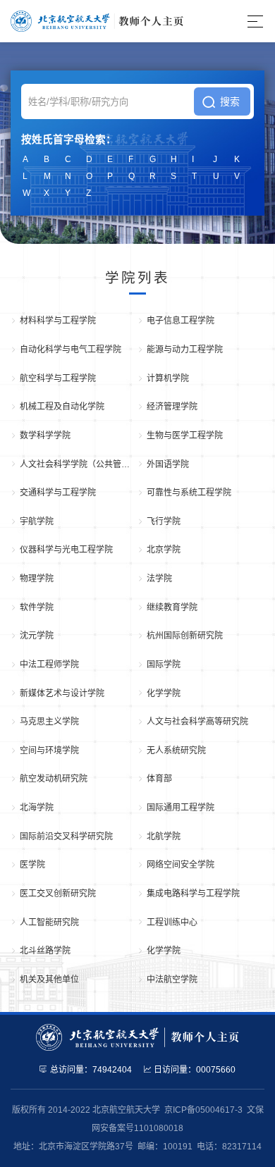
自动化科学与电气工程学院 (70, 349)
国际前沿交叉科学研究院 (66, 836)
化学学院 (164, 693)
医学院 (32, 865)
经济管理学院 (172, 407)
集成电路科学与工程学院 (193, 894)
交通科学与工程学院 (58, 493)
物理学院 (37, 579)
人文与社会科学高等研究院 (197, 722)
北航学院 (164, 836)
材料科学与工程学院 (58, 321)
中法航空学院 (172, 979)
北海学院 (37, 808)
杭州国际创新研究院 (185, 636)
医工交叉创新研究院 (58, 894)
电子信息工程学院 (180, 321)
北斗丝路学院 (45, 951)
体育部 (159, 779)
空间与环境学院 (49, 750)
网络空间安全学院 (180, 865)
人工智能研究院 (49, 922)
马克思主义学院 (49, 722)
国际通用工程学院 (180, 808)
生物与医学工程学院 (185, 435)
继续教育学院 (172, 607)
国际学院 (164, 664)
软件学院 (37, 607)
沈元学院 (37, 636)
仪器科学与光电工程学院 (66, 550)
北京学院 (164, 550)
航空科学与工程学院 (58, 378)
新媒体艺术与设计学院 (62, 693)
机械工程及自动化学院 (62, 407)
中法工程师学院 (49, 664)
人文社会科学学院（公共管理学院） (79, 464)
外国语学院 (168, 464)
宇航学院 (37, 521)
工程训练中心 (172, 922)
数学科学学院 (45, 435)
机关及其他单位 (49, 979)
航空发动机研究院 (53, 779)
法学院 (159, 579)
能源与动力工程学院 (185, 349)
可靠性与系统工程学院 (189, 493)
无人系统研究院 (176, 750)
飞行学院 (164, 521)
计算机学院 (168, 378)
